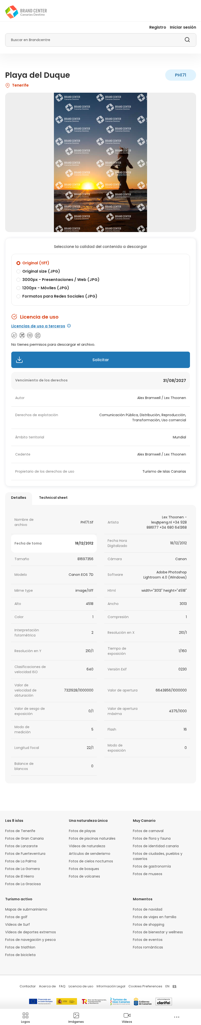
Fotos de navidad (147, 909)
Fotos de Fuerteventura (25, 853)
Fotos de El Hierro (19, 876)
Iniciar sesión (183, 27)
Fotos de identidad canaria (156, 846)
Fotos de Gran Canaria (24, 838)
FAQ (62, 986)
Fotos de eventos (148, 939)
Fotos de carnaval (148, 830)
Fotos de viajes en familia (154, 916)
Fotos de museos (147, 873)
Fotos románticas (148, 947)
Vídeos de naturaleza (87, 846)
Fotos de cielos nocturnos (91, 861)
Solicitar (100, 360)
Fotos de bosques (84, 868)
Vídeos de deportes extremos (30, 932)
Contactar (28, 986)
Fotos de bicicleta (20, 954)
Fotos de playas (82, 830)
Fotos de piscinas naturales (92, 838)
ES (174, 986)
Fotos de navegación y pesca (30, 939)
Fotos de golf (16, 916)
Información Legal (111, 986)
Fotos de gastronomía (152, 866)
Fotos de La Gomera (22, 868)
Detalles (18, 497)
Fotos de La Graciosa (23, 883)
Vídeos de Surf (17, 924)
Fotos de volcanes (84, 876)
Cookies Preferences (145, 986)
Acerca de (47, 986)
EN (167, 986)
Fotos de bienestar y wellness (158, 932)
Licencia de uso (81, 986)
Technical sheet (53, 497)
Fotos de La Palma (20, 861)
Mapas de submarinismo (26, 909)
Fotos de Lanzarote (21, 846)
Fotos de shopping (148, 924)
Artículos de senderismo (89, 853)
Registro (157, 27)
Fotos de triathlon (20, 947)
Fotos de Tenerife (20, 830)
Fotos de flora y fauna (152, 838)
